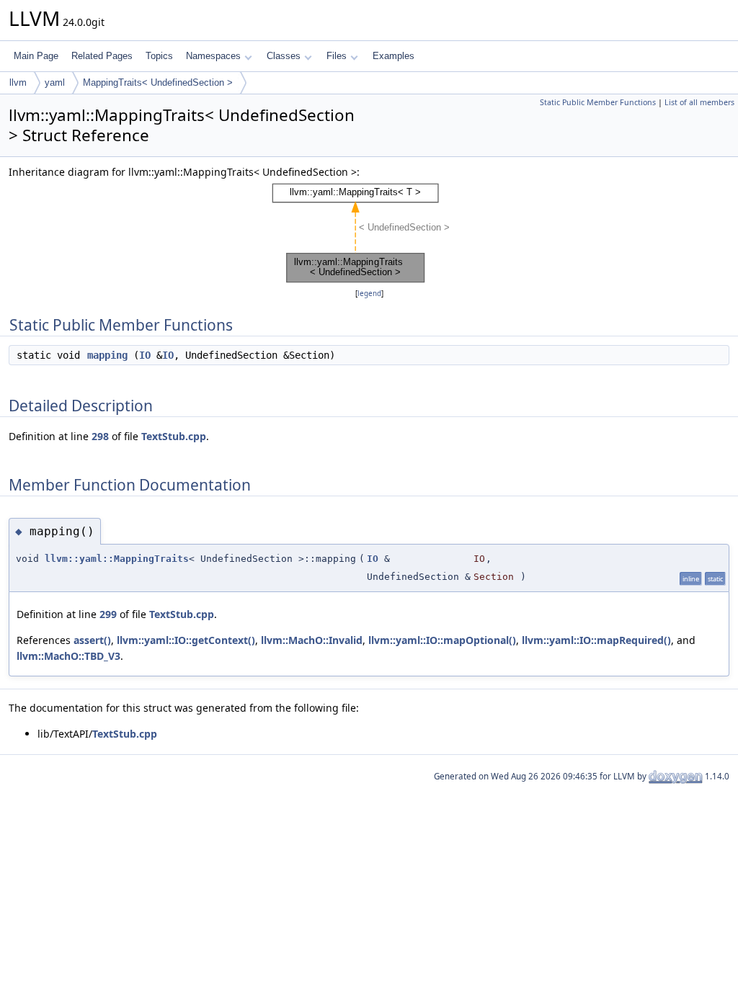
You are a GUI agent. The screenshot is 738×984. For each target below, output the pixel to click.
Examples (393, 55)
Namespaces (213, 55)
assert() (92, 640)
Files (336, 55)
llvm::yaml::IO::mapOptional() (442, 640)
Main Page (36, 55)
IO (145, 355)
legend (369, 293)
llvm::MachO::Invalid (312, 640)
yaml (55, 82)
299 (108, 614)
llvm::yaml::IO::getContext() (186, 640)
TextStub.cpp (173, 436)
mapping (107, 355)
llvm (18, 82)
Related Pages (102, 55)
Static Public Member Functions (598, 102)
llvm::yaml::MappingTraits (117, 558)
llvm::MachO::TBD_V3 (68, 656)
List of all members (699, 102)
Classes (284, 55)
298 (100, 436)
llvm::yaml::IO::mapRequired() (596, 640)
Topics (159, 55)
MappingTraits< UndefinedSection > (158, 82)
